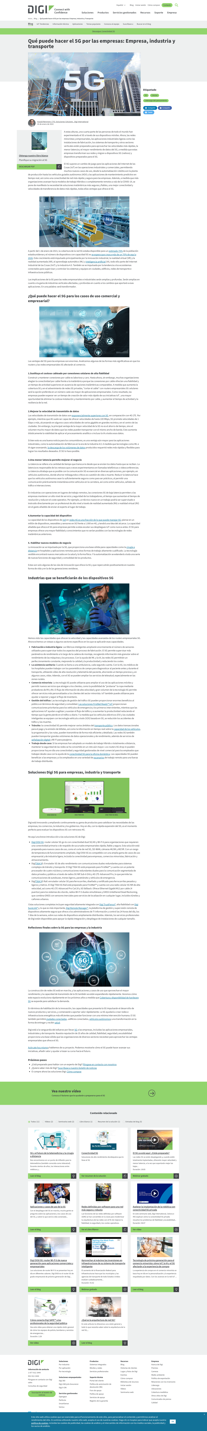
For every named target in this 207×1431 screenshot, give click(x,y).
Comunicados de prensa (161, 1399)
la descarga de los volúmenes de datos (66, 447)
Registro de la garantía (99, 1401)
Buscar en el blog (144, 24)
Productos (103, 12)
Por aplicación (64, 1368)
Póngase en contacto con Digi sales (40, 1381)
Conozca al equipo (111, 24)
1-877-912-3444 (34, 1372)
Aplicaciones (77, 24)
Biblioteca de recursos (130, 1382)
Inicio (30, 19)
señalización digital (40, 739)
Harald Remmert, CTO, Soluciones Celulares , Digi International (62, 121)
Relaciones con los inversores (163, 1382)
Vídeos (49, 1121)
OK (173, 1421)
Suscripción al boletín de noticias (42, 1393)
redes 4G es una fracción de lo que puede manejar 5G (95, 520)
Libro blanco (86, 1121)
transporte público (103, 725)
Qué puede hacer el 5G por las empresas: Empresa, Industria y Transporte (66, 19)
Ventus (61, 1407)
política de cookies (39, 1423)
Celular (155, 95)
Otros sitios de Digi (159, 1395)
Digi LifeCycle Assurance (68, 1384)
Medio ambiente (158, 1375)
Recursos (145, 12)
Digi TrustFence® (107, 904)
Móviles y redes (96, 1368)
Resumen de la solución (109, 1121)
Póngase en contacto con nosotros (100, 1064)
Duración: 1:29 (52, 1331)
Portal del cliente (97, 1380)
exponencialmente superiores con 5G (90, 415)
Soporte (158, 12)
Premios (154, 1368)
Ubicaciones (156, 1388)
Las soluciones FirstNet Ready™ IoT (95, 704)
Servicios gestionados (124, 12)
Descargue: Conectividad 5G (103, 31)
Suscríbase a (128, 24)
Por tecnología (65, 1371)
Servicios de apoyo (97, 1397)
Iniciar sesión (140, 5)
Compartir (151, 108)
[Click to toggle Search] (176, 5)
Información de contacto (38, 1369)
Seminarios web (66, 1121)
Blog (132, 5)
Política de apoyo (97, 1394)
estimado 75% (116, 251)
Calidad (154, 1402)
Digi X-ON (63, 1387)
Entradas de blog (133, 1121)
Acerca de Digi (157, 1364)
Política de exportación (160, 1378)
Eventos (124, 1375)
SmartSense (64, 1403)
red (64, 520)
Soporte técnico (96, 1377)
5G (75, 1030)
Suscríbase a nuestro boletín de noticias (77, 1068)
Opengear (63, 1396)
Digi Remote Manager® (77, 908)
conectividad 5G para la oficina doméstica (89, 754)
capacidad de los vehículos (127, 729)
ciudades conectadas (56, 1019)
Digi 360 (62, 1380)
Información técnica (61, 24)
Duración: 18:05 (154, 1164)
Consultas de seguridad (37, 1386)
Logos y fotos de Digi (129, 1371)
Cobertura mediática (159, 1392)
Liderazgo (155, 1385)
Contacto (167, 5)
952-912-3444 (33, 1376)
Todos (35, 1121)
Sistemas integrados (98, 1364)
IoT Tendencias (43, 24)
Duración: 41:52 (103, 1275)
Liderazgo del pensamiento (156, 100)
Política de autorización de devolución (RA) (100, 1385)
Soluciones (87, 12)
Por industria (64, 1364)
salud (57, 1022)
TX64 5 (38, 863)
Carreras (154, 1371)
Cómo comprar (154, 5)
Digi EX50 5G (37, 842)
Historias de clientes (129, 1368)
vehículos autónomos (99, 1019)
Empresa (172, 12)
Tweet (150, 112)
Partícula (62, 1400)
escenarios (99, 757)
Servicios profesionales (99, 1371)
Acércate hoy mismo (38, 1047)
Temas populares (93, 24)
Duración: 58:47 (154, 1218)
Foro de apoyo (95, 1390)
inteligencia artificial (96, 261)
